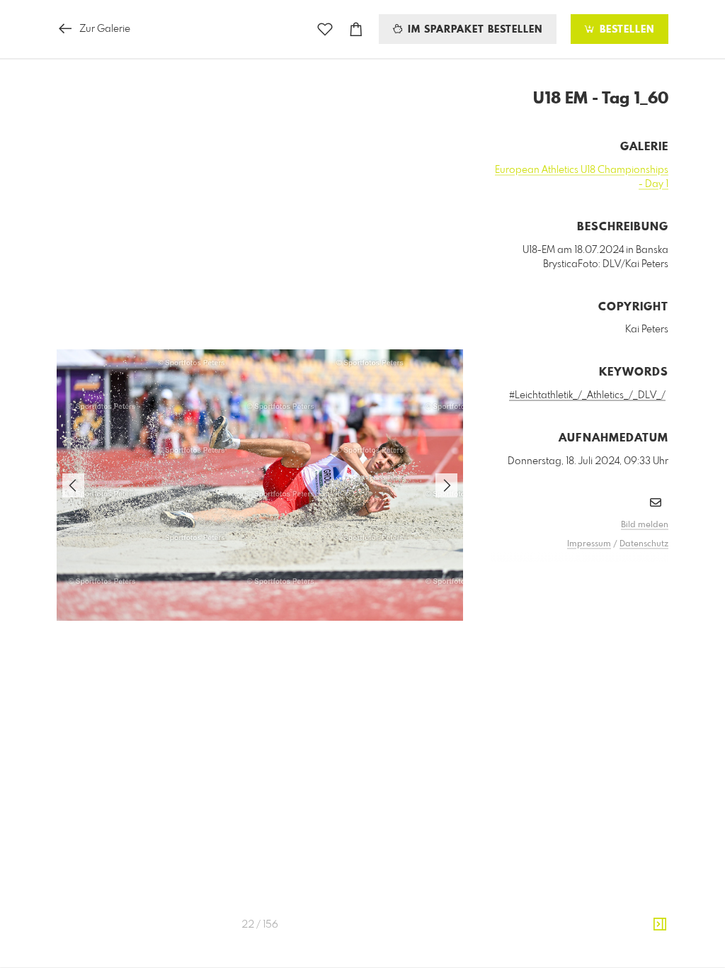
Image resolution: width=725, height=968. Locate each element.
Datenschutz (644, 544)
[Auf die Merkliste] (324, 29)
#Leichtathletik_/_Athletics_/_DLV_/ (587, 395)
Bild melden (644, 525)
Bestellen (625, 30)
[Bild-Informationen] (659, 925)
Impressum (589, 544)
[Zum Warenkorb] (356, 29)
